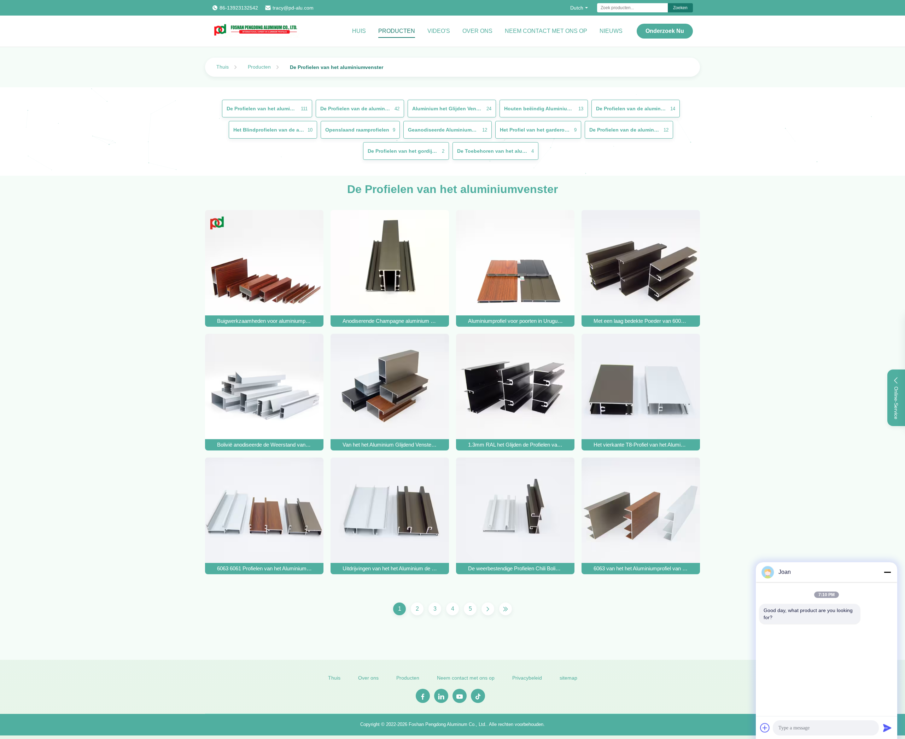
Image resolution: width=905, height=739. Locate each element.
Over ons (477, 31)
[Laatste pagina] (505, 609)
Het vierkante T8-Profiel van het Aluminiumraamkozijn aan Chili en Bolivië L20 (641, 445)
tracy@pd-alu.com (293, 8)
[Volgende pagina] (487, 609)
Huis (359, 31)
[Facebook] (423, 696)
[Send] (887, 727)
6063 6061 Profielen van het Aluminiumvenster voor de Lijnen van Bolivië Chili (264, 568)
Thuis (222, 67)
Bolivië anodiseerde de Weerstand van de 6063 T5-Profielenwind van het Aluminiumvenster (264, 445)
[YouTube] (459, 696)
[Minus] (887, 572)
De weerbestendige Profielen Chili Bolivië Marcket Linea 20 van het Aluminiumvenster (515, 568)
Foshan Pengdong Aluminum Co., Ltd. (447, 724)
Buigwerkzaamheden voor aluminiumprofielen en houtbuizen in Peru (264, 321)
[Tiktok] (478, 696)
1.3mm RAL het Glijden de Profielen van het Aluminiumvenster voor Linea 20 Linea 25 (515, 445)
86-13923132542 (239, 8)
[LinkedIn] (441, 696)
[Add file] (765, 727)
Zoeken (680, 7)
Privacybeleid (527, 678)
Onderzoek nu (665, 31)
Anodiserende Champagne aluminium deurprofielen (390, 321)
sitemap (568, 678)
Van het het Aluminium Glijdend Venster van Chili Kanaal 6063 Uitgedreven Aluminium (390, 445)
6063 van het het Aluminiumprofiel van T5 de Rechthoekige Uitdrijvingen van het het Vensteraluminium (641, 568)
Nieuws (611, 31)
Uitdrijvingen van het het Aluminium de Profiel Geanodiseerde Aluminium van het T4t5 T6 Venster (390, 568)
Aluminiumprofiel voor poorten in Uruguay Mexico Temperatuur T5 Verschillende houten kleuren (515, 321)
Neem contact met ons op (546, 31)
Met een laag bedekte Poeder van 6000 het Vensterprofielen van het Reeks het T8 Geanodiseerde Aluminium (641, 321)
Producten (396, 31)
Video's (438, 31)
